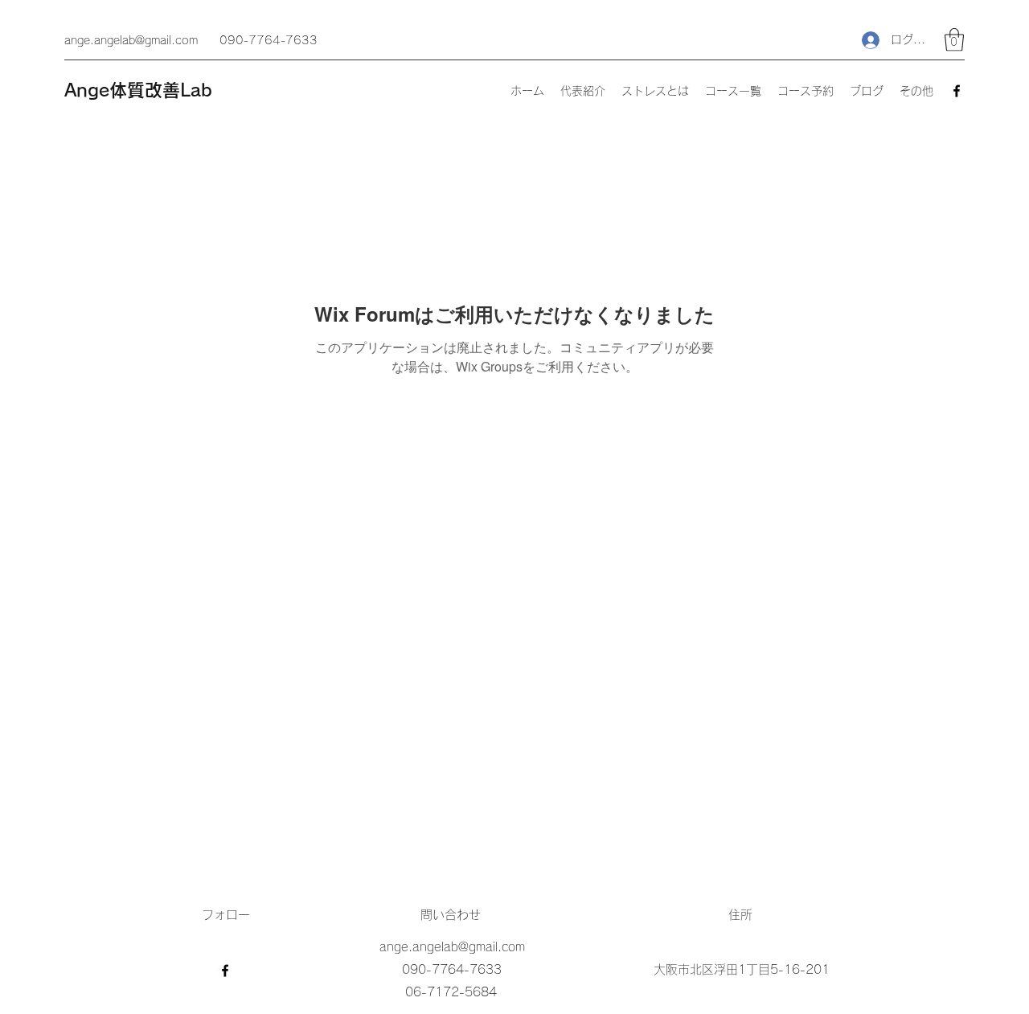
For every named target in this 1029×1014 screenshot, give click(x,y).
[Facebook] (957, 91)
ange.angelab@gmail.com (131, 40)
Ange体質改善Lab (138, 90)
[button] (954, 39)
